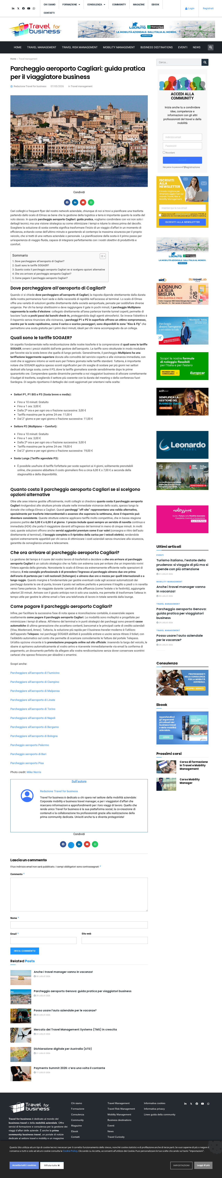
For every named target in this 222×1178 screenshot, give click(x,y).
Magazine (138, 4)
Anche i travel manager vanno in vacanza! (63, 972)
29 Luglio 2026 (43, 995)
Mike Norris (34, 772)
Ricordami (170, 152)
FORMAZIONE (69, 4)
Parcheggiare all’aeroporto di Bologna (34, 736)
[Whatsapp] (33, 8)
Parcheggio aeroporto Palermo (29, 745)
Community (119, 4)
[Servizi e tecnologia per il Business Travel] (182, 444)
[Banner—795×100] (146, 29)
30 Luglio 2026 (43, 976)
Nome (14, 918)
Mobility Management (119, 47)
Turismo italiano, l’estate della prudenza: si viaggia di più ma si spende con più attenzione (182, 564)
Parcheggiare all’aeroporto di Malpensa (35, 691)
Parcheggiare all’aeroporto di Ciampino (34, 682)
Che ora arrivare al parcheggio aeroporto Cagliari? (43, 274)
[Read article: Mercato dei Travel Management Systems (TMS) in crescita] (20, 1035)
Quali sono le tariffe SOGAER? (32, 265)
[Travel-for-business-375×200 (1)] (182, 366)
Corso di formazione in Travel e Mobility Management (194, 765)
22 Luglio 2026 (43, 1034)
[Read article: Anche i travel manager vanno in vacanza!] (20, 977)
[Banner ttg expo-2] (182, 476)
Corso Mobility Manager (190, 781)
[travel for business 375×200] (182, 290)
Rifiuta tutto (51, 1165)
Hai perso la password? (173, 167)
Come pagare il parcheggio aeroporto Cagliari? (41, 278)
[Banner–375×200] (182, 251)
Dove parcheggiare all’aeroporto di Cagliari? (39, 261)
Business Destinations (156, 47)
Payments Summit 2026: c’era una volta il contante (69, 1068)
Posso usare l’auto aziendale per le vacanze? (65, 1010)
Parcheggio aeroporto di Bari (28, 754)
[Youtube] (28, 8)
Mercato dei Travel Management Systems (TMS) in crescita (75, 1029)
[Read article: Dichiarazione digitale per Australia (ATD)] (20, 1054)
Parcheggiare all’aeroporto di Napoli (32, 718)
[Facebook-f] (23, 8)
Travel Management (41, 47)
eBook (155, 4)
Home (18, 47)
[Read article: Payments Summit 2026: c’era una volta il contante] (20, 1073)
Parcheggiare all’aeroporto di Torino (32, 709)
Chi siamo (49, 4)
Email (14, 934)
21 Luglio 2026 (43, 1053)
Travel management (28, 58)
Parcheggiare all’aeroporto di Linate (32, 700)
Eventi (182, 47)
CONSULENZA (94, 4)
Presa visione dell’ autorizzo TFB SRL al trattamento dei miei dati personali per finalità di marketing (183, 215)
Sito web (86, 934)
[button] (211, 47)
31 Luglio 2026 (165, 574)
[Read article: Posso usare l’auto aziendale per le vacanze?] (20, 1016)
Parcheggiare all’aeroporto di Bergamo (34, 727)
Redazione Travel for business (59, 791)
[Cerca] (205, 62)
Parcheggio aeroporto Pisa (27, 763)
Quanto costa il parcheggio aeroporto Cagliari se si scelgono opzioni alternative (60, 269)
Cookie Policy (70, 1151)
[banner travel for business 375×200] (182, 519)
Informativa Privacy (182, 214)
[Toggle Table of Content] (101, 256)
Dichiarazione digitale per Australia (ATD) (63, 1049)
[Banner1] (182, 401)
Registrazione (192, 167)
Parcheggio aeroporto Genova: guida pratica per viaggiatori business (82, 991)
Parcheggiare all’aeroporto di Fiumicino (34, 673)
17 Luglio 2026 (43, 1072)
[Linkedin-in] (13, 8)
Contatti (49, 12)
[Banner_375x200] (182, 330)
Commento (17, 874)
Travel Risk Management (80, 47)
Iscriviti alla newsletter (182, 222)
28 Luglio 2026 (43, 1014)
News (196, 47)
